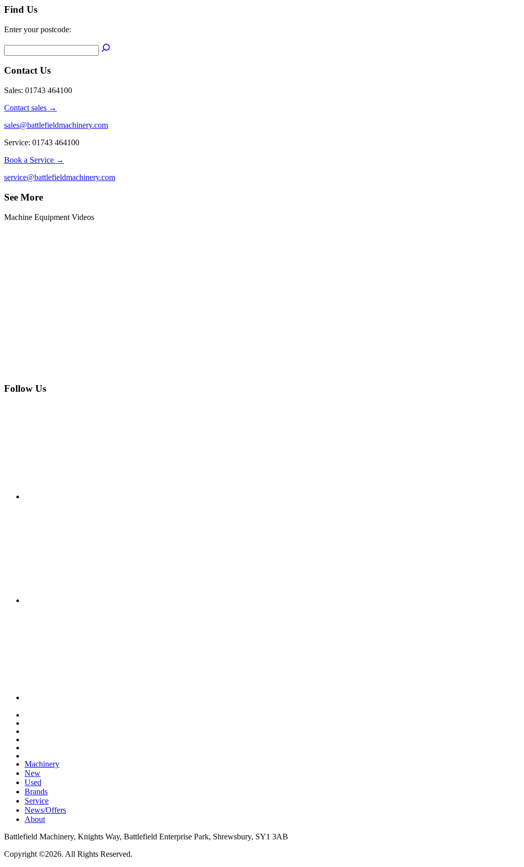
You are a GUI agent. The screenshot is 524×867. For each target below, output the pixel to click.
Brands (36, 791)
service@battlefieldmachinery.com (59, 177)
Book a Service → (34, 159)
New (32, 773)
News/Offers (45, 810)
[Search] (106, 50)
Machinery (42, 764)
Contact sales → (30, 107)
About (35, 819)
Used (33, 782)
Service (37, 800)
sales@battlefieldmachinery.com (56, 125)
